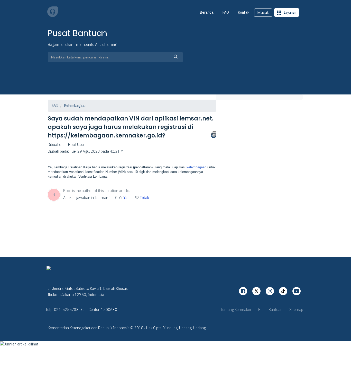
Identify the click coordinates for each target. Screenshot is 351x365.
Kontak (243, 12)
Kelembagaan (75, 105)
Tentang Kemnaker (235, 309)
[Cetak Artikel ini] (213, 134)
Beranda (207, 12)
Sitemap (296, 309)
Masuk (263, 12)
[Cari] (175, 57)
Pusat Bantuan (270, 309)
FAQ (226, 12)
